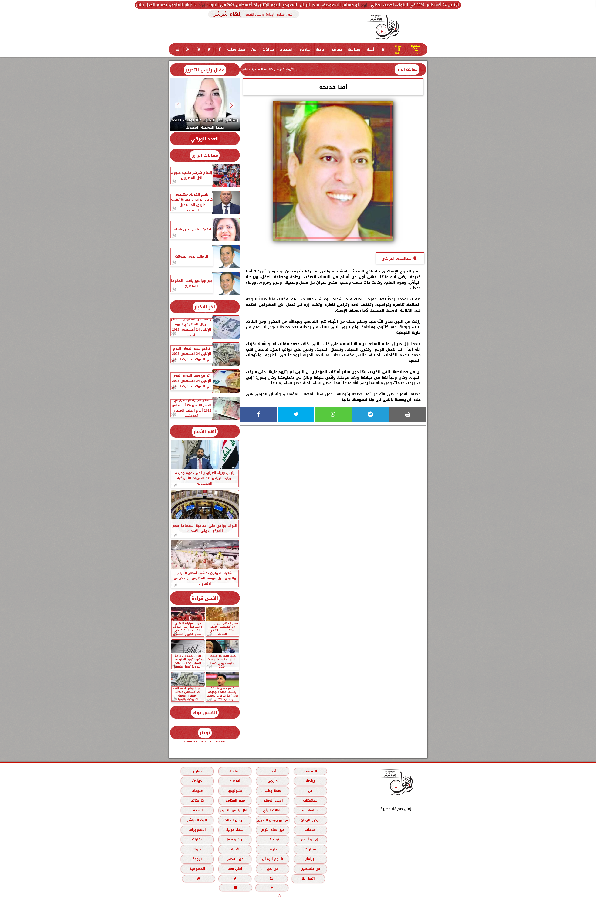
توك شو (272, 839)
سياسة (354, 49)
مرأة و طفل (234, 839)
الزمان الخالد (234, 820)
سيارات (310, 849)
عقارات (197, 839)
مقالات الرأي (406, 69)
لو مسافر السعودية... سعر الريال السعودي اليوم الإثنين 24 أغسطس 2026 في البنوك (370, 4)
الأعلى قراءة (205, 598)
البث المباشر (197, 820)
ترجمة (197, 859)
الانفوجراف (197, 830)
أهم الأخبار (204, 431)
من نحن (272, 869)
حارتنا (272, 849)
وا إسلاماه (310, 810)
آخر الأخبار (204, 307)
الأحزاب (234, 849)
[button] (231, 105)
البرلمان (310, 859)
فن (254, 49)
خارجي (304, 49)
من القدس (234, 859)
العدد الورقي (205, 139)
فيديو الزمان (310, 820)
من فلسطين (310, 869)
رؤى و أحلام (310, 839)
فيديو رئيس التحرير (272, 820)
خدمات (310, 830)
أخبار (370, 49)
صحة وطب (236, 49)
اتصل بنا (308, 878)
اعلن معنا (234, 869)
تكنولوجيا (234, 791)
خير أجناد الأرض (273, 830)
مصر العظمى (234, 800)
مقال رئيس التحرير (205, 70)
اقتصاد (286, 49)
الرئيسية (310, 771)
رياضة (321, 49)
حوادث (268, 49)
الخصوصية (197, 869)
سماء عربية (235, 830)
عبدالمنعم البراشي (396, 258)
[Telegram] (370, 414)
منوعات (197, 791)
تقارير (337, 49)
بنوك (197, 849)
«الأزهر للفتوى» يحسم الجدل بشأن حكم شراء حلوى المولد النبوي (225, 4)
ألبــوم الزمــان (272, 859)
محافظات (310, 800)
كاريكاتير (197, 800)
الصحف (197, 810)
